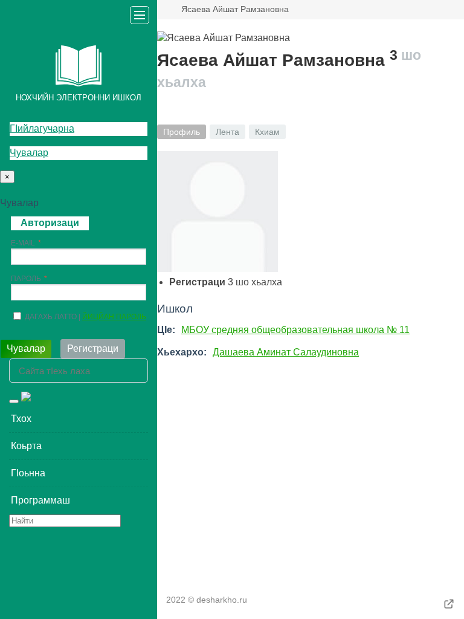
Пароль (26, 278)
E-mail (23, 243)
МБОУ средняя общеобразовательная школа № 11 (295, 330)
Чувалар (29, 152)
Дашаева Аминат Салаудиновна (286, 352)
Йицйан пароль (114, 317)
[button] (78, 419)
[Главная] (162, 9)
